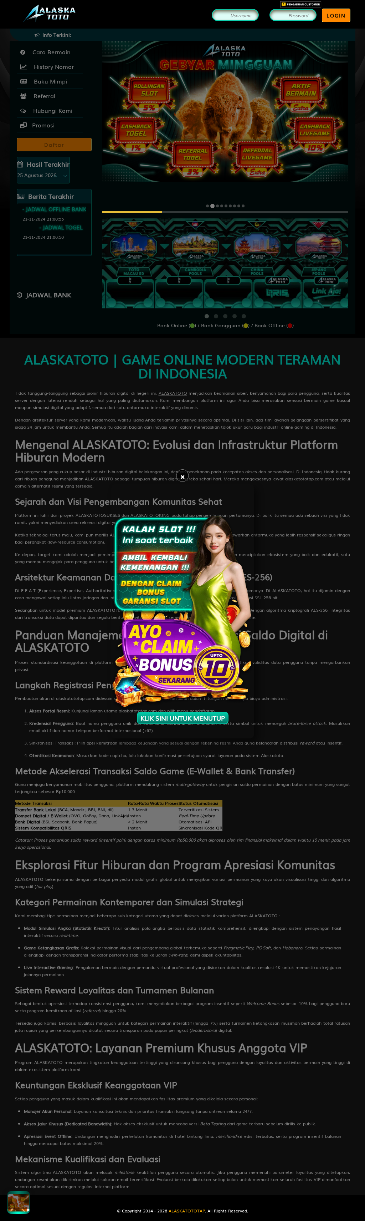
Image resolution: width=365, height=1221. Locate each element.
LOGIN (336, 15)
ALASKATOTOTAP (187, 1210)
